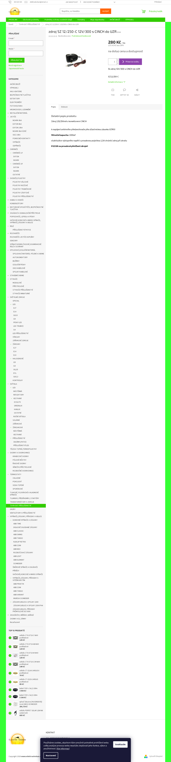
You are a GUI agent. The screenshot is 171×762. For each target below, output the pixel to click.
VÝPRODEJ (14, 88)
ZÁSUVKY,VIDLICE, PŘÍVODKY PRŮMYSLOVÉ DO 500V (24, 610)
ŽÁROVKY (16, 344)
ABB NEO (16, 549)
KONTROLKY (18, 380)
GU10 (15, 315)
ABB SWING (17, 534)
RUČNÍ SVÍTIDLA (19, 416)
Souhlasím (120, 744)
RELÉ (12, 226)
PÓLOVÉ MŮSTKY (19, 460)
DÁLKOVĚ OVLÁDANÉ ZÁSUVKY (25, 527)
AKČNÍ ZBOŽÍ (15, 84)
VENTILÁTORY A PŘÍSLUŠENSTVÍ (22, 513)
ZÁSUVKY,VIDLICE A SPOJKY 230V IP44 (28, 605)
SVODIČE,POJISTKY (17, 178)
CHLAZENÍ (16, 478)
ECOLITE (17, 402)
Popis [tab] (53, 107)
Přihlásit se (16, 60)
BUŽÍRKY (16, 261)
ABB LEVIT (17, 556)
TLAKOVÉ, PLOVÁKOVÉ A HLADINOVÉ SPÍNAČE (24, 493)
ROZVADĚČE (15, 233)
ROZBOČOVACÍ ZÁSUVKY (23, 552)
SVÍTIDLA (13, 384)
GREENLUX (18, 405)
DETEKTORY (15, 98)
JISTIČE (13, 116)
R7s (14, 373)
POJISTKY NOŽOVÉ (20, 185)
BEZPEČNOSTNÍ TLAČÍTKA (20, 95)
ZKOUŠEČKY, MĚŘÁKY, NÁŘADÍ (22, 615)
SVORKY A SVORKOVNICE (20, 452)
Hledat (105, 11)
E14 (14, 311)
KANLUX (17, 409)
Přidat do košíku (132, 61)
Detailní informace (115, 82)
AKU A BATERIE (16, 91)
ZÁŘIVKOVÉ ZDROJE (20, 340)
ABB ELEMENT (18, 560)
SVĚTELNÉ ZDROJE (17, 297)
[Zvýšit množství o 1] (117, 60)
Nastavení (51, 755)
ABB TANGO (18, 538)
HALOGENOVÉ (18, 358)
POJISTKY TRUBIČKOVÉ (22, 189)
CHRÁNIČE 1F (18, 153)
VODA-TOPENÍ (18, 485)
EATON (16, 156)
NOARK (16, 160)
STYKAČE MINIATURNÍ (21, 293)
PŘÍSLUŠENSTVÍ (19, 438)
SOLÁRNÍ (16, 420)
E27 (14, 308)
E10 (14, 355)
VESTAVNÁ (17, 398)
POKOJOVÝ (17, 481)
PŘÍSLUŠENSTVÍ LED (21, 445)
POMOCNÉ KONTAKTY (21, 138)
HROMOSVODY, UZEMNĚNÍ (20, 109)
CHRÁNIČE (14, 149)
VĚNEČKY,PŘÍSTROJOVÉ (22, 467)
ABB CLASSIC (18, 531)
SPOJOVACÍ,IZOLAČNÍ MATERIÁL (22, 250)
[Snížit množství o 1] (117, 63)
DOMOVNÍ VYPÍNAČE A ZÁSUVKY (25, 520)
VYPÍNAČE (16, 142)
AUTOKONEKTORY (20, 257)
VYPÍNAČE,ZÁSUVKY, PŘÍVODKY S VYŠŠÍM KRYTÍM (25, 579)
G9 (14, 319)
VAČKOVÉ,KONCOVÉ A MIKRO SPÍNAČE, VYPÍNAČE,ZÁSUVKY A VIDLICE (25, 221)
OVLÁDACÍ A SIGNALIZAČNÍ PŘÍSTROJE (25, 213)
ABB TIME (17, 523)
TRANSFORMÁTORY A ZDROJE (22, 502)
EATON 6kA (17, 124)
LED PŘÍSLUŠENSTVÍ (20, 333)
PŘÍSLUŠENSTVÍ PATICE (22, 230)
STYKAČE (13, 279)
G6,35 (15, 369)
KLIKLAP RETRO (19, 541)
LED (14, 304)
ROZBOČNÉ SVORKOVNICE (23, 470)
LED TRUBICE (18, 326)
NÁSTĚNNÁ (17, 391)
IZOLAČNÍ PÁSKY (19, 264)
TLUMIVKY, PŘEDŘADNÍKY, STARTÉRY (24, 498)
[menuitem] (13, 20)
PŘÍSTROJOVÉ (18, 286)
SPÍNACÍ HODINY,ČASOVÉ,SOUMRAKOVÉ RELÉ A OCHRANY (25, 245)
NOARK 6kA (17, 120)
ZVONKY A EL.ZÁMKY (18, 618)
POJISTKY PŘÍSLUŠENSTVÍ (23, 196)
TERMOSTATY (15, 474)
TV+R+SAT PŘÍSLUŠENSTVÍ (20, 505)
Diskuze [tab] (64, 107)
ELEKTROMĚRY (16, 102)
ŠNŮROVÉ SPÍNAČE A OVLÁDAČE (25, 567)
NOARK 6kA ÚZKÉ (19, 131)
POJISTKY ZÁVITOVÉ (21, 192)
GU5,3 (15, 376)
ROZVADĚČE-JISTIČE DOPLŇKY (22, 237)
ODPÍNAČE (17, 145)
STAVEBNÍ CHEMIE (17, 275)
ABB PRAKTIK (18, 584)
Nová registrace (15, 65)
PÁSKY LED (17, 322)
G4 (14, 329)
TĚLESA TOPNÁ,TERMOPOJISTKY (23, 449)
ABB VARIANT (18, 594)
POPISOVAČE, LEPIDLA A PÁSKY (22, 216)
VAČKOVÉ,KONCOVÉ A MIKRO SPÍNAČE (28, 574)
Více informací (63, 748)
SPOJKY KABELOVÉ (20, 272)
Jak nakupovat (72, 2)
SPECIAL (16, 301)
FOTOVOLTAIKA (16, 106)
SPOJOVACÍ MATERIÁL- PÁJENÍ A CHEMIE (28, 253)
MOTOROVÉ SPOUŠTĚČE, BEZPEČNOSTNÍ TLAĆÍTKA (26, 208)
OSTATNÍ (16, 174)
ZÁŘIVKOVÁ (17, 424)
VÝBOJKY (16, 337)
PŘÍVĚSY (16, 570)
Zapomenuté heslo (16, 68)
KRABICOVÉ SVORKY (21, 456)
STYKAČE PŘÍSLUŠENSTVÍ (23, 290)
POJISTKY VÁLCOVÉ (20, 182)
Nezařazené (15, 622)
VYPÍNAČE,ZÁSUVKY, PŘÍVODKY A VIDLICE (26, 516)
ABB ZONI (17, 545)
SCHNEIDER (17, 563)
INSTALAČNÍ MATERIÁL (18, 113)
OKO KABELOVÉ (19, 268)
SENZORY (14, 240)
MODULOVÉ (17, 282)
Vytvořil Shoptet (155, 756)
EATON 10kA (18, 127)
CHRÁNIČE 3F (18, 164)
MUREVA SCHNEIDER (21, 598)
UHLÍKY (12, 509)
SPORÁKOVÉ (18, 489)
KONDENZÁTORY (16, 203)
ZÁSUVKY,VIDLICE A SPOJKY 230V (25, 602)
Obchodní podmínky (91, 2)
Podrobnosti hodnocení (81, 36)
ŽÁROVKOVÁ (18, 427)
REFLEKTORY (18, 394)
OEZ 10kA (16, 135)
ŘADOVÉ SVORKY (19, 463)
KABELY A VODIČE (17, 200)
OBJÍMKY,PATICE (19, 442)
